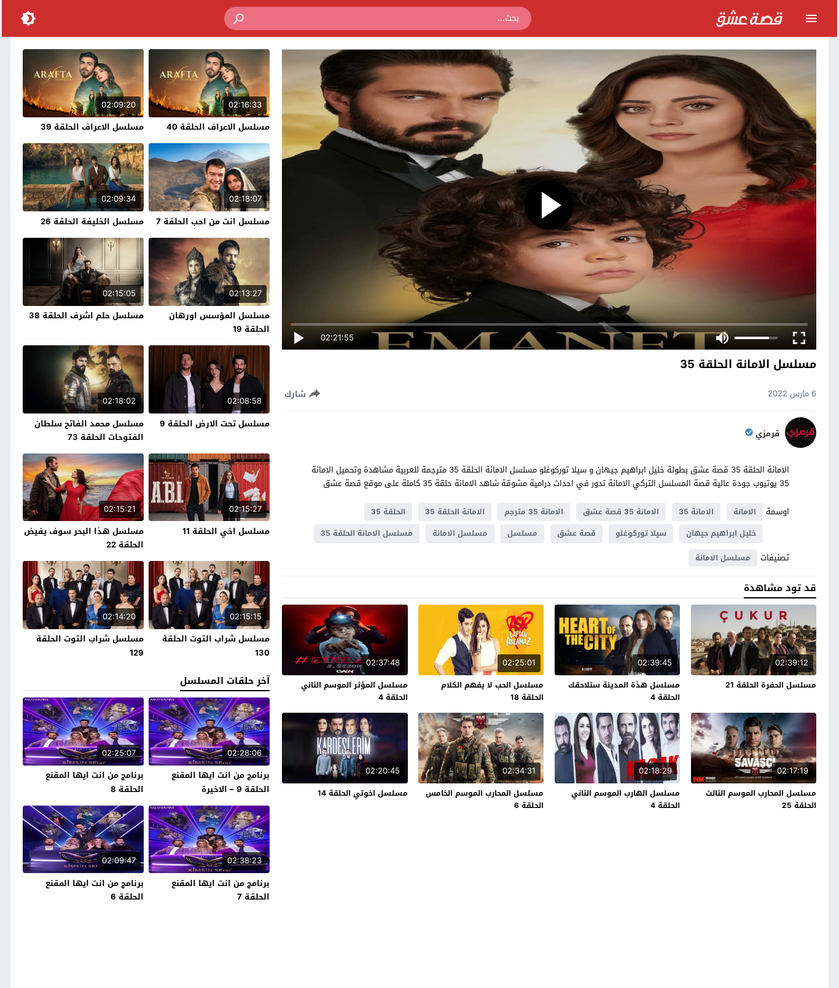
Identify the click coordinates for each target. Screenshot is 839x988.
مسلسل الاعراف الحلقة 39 (92, 127)
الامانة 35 (696, 512)
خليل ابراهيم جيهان (721, 533)
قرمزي (767, 434)
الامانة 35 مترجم (533, 512)
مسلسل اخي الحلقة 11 (226, 531)
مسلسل (522, 533)
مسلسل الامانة (460, 533)
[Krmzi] (800, 445)
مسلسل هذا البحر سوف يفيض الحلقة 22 (84, 537)
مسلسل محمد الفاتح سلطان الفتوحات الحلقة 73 (89, 430)
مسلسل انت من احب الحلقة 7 (213, 221)
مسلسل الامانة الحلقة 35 (367, 533)
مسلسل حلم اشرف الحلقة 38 (86, 315)
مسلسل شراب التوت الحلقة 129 (90, 645)
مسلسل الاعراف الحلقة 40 (218, 127)
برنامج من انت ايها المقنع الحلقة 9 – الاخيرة (220, 781)
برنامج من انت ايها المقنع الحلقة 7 (220, 890)
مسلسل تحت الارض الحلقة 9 (215, 423)
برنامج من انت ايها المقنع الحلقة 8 (94, 781)
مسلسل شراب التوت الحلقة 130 (216, 645)
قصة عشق (576, 533)
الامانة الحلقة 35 (455, 512)
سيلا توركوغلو (640, 533)
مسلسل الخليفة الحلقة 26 (92, 221)
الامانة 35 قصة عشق (621, 512)
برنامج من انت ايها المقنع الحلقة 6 (94, 890)
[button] (239, 18)
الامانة (744, 512)
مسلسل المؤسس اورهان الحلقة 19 (219, 322)
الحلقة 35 (388, 512)
